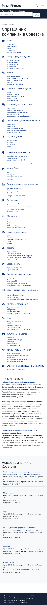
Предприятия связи (13, 114)
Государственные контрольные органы (19, 206)
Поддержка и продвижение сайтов (17, 356)
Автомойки (10, 180)
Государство (10, 200)
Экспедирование (12, 158)
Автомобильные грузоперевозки (17, 156)
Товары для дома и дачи (16, 56)
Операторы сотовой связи (15, 110)
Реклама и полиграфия (15, 304)
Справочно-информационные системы (23, 366)
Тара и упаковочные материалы (17, 283)
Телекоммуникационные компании (18, 112)
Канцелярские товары (14, 52)
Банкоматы (10, 44)
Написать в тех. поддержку (23, 598)
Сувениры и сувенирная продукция (18, 313)
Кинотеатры (10, 342)
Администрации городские (15, 210)
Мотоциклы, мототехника (15, 322)
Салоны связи (11, 108)
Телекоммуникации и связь (17, 104)
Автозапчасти (11, 174)
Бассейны (10, 324)
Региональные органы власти (16, 208)
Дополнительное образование (16, 240)
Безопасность (11, 264)
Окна (8, 190)
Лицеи (9, 241)
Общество (9, 216)
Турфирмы (10, 146)
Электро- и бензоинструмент (16, 196)
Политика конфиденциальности (15, 600)
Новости (7, 598)
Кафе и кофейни (12, 140)
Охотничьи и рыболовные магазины (18, 329)
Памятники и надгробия (15, 84)
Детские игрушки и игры (15, 128)
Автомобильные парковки (15, 176)
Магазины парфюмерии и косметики (19, 257)
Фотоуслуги (10, 82)
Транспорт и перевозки (16, 152)
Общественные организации (16, 224)
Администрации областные (15, 204)
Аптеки (9, 92)
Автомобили (10, 168)
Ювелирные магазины (14, 254)
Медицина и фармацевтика (17, 88)
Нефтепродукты (12, 282)
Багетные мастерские (13, 345)
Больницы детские (12, 100)
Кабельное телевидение (14, 298)
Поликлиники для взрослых (15, 96)
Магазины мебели (12, 62)
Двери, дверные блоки (14, 192)
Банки (9, 48)
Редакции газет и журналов (15, 296)
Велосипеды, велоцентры (14, 326)
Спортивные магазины (14, 327)
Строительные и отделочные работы (18, 194)
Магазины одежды (12, 64)
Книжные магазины (13, 343)
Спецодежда (10, 278)
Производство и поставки (17, 274)
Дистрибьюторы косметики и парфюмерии (20, 256)
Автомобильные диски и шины (16, 178)
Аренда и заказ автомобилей (16, 160)
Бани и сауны (11, 144)
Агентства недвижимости (14, 188)
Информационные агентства (16, 369)
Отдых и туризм (12, 136)
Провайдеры (11, 357)
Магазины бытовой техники (16, 68)
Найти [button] (36, 15)
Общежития (10, 222)
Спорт (7, 318)
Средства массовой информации (20, 290)
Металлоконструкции (13, 280)
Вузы (8, 236)
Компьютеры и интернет (16, 350)
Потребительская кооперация (16, 227)
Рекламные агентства (13, 312)
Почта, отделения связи (14, 80)
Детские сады (11, 124)
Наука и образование (14, 232)
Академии (10, 243)
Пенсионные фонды (13, 226)
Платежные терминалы (14, 76)
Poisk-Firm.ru (11, 5)
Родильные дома (12, 98)
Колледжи (10, 238)
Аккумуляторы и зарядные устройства (19, 286)
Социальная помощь (13, 220)
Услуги (7, 72)
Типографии (11, 310)
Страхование (11, 50)
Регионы (5, 11)
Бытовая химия (11, 66)
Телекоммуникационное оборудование (19, 116)
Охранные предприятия (15, 268)
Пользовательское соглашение (15, 602)
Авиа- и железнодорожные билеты (17, 78)
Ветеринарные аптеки (14, 132)
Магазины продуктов (13, 60)
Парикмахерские (12, 252)
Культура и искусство (14, 334)
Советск (22, 11)
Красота (8, 248)
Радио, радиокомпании (14, 294)
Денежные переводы (13, 46)
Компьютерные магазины (15, 361)
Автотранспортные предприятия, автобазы (20, 164)
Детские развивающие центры (16, 130)
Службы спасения (12, 270)
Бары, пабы (10, 148)
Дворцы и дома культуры (15, 340)
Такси (8, 162)
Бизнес (7, 40)
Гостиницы (10, 142)
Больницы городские (13, 94)
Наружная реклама (13, 308)
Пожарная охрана (12, 212)
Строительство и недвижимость (20, 184)
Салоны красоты (12, 259)
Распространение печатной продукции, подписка (22, 299)
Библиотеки (10, 338)
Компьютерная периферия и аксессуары (19, 359)
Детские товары (12, 126)
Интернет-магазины (13, 354)
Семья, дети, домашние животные (21, 120)
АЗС (8, 172)
